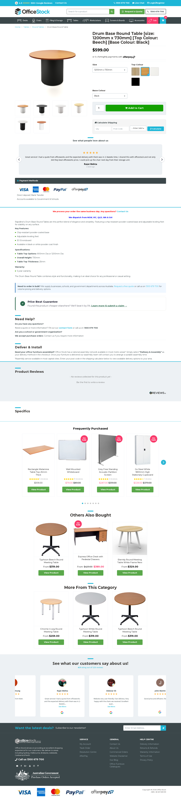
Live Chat (139, 3)
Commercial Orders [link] (119, 752)
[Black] (135, 82)
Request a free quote (124, 286)
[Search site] (111, 11)
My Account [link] (85, 744)
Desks (25, 20)
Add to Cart (136, 108)
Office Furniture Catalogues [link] (117, 765)
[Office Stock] (32, 11)
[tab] (90, 181)
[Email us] (17, 766)
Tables (75, 20)
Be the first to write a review (90, 382)
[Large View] (23, 108)
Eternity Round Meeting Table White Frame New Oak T (129, 562)
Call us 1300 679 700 (31, 759)
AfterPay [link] (84, 756)
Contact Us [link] (115, 744)
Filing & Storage (56, 20)
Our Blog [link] (114, 760)
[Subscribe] (163, 728)
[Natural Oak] (135, 71)
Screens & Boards (117, 20)
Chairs (38, 20)
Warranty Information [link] (150, 752)
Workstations (95, 20)
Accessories (140, 20)
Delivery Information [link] (149, 744)
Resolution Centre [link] (88, 752)
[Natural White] (154, 71)
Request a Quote (133, 11)
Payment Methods (28, 180)
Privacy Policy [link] (146, 760)
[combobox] (88, 11)
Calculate (156, 129)
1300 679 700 (122, 3)
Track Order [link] (85, 748)
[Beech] (145, 71)
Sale (155, 20)
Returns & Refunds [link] (149, 748)
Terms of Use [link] (146, 756)
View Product (38, 489)
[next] (163, 462)
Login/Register (157, 3)
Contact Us (61, 3)
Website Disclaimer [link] (119, 756)
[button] (90, 382)
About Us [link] (114, 748)
